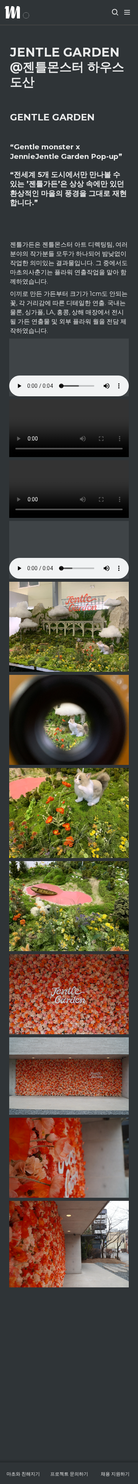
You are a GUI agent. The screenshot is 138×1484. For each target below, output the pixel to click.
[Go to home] (17, 12)
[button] (115, 12)
